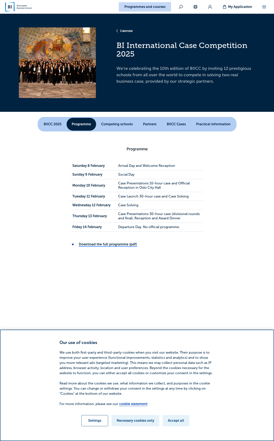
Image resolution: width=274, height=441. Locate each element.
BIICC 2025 (52, 124)
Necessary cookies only (135, 420)
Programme (81, 124)
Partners (149, 124)
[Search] (181, 7)
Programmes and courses (144, 7)
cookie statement (133, 404)
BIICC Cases (176, 124)
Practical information (213, 124)
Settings (94, 420)
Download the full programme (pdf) (108, 244)
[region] (137, 385)
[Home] (18, 7)
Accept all (176, 420)
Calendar (126, 31)
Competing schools (117, 124)
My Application (240, 7)
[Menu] (264, 7)
